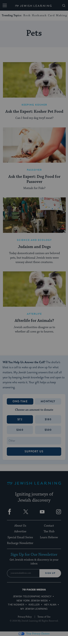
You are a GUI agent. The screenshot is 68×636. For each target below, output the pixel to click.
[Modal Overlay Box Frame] (34, 318)
